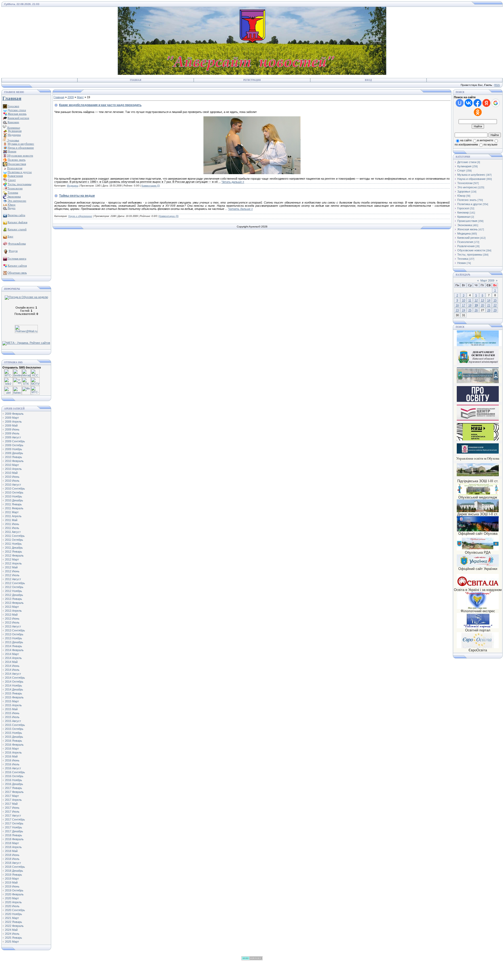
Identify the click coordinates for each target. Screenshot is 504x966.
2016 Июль (12, 764)
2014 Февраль (14, 650)
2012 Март (12, 559)
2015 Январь (13, 693)
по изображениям (466, 144)
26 (476, 310)
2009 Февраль (14, 413)
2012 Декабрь (14, 594)
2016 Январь (13, 740)
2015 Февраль (14, 697)
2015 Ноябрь (13, 732)
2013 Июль (12, 622)
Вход (368, 80)
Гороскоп (463, 208)
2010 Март (12, 464)
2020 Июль (12, 906)
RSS (497, 85)
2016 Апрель (13, 752)
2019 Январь (13, 874)
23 (457, 310)
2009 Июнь (12, 429)
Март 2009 (487, 280)
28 (488, 310)
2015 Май (11, 709)
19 (476, 305)
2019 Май (11, 882)
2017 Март (12, 795)
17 (463, 305)
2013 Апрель (13, 610)
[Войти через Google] (495, 103)
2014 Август (13, 673)
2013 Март (12, 606)
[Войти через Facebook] (477, 103)
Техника (462, 258)
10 (463, 300)
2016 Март (12, 748)
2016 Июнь (12, 760)
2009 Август (13, 437)
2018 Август (13, 862)
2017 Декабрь (14, 831)
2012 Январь (13, 551)
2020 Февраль (14, 894)
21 (488, 305)
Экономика (464, 225)
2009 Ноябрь (13, 449)
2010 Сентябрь (15, 488)
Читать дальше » (233, 181)
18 (469, 305)
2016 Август (13, 768)
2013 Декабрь (14, 642)
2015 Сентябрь (15, 724)
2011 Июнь (12, 524)
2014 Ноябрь (13, 685)
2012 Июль (12, 575)
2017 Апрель (13, 799)
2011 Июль (12, 527)
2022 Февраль (14, 925)
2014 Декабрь (14, 689)
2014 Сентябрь (15, 677)
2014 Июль (12, 669)
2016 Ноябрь (13, 780)
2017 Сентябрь (15, 819)
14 (488, 300)
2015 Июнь (12, 713)
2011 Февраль (14, 508)
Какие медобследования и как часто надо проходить (100, 105)
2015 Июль (12, 717)
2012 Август (13, 579)
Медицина (72, 185)
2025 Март (12, 941)
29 (495, 310)
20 (482, 305)
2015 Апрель (13, 705)
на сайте (466, 140)
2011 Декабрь (14, 547)
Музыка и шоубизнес (471, 174)
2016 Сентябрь (15, 772)
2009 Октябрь (14, 445)
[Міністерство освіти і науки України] (478, 338)
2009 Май (11, 425)
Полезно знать (467, 199)
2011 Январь (13, 504)
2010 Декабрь (14, 500)
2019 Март (12, 878)
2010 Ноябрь (13, 496)
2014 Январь (13, 646)
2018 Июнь (12, 854)
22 (495, 305)
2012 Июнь (12, 571)
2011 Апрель (13, 516)
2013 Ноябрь (13, 638)
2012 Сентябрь (15, 583)
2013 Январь (13, 598)
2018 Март (12, 843)
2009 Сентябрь (15, 441)
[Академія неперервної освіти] (478, 382)
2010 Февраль (14, 461)
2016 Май (11, 756)
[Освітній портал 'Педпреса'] (478, 400)
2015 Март (12, 701)
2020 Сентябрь (15, 910)
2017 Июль (12, 811)
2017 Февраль (14, 791)
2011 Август (13, 531)
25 (469, 310)
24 (463, 310)
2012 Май (11, 567)
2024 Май (11, 929)
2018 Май (11, 851)
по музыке (490, 144)
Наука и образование (80, 216)
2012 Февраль (14, 555)
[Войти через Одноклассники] (478, 112)
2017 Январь (13, 788)
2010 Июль (12, 480)
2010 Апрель (13, 468)
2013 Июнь (12, 618)
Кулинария (464, 166)
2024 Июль (12, 933)
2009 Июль (12, 433)
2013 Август (13, 626)
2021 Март (12, 918)
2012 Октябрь (14, 587)
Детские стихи (17, 110)
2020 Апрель (13, 902)
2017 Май (11, 803)
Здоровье (13, 140)
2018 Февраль (14, 839)
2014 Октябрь (14, 681)
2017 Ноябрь (13, 827)
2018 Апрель (13, 847)
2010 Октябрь (14, 492)
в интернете (485, 140)
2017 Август (13, 815)
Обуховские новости (471, 250)
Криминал (13, 127)
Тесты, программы (469, 254)
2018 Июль (12, 858)
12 (476, 300)
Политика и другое (469, 204)
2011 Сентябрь (15, 535)
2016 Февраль (14, 744)
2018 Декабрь (14, 870)
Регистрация (252, 80)
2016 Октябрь (14, 776)
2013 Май (11, 614)
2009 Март (12, 417)
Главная (135, 80)
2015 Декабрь (14, 736)
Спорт (461, 170)
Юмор (461, 195)
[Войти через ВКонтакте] (468, 103)
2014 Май (11, 661)
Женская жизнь (467, 229)
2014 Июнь (12, 665)
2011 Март (12, 512)
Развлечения (466, 246)
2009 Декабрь (14, 453)
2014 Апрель (13, 657)
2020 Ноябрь (13, 914)
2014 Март (12, 654)
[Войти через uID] (460, 103)
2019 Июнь (12, 886)
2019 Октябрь (14, 890)
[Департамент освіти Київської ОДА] (478, 363)
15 (495, 300)
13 (482, 300)
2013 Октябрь (14, 634)
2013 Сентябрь (15, 630)
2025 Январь (13, 937)
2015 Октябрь (14, 728)
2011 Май (11, 520)
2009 (70, 97)
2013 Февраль (14, 602)
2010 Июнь (12, 476)
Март (80, 97)
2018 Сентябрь (15, 866)
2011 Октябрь (14, 539)
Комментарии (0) (150, 185)
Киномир (463, 212)
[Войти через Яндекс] (486, 103)
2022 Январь (13, 921)
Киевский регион (468, 237)
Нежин (461, 262)
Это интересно (467, 187)
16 (457, 305)
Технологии (464, 183)
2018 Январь (13, 835)
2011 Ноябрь (13, 543)
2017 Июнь (12, 807)
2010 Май (11, 472)
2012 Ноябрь (13, 591)
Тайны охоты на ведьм (77, 196)
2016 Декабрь (14, 784)
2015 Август (13, 721)
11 (469, 300)
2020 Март (12, 898)
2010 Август (13, 484)
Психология (465, 241)
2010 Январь (13, 457)
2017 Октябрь (14, 823)
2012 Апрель (13, 563)
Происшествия (467, 220)
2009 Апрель (13, 421)
